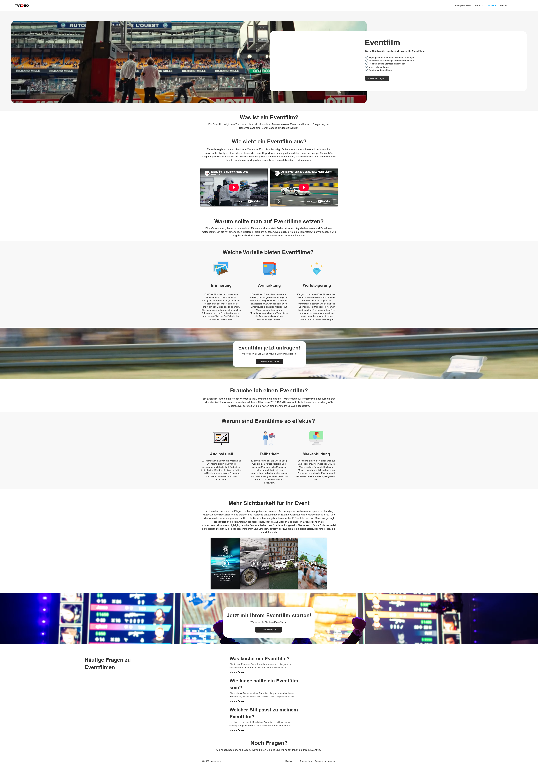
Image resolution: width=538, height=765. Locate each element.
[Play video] (225, 563)
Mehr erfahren (236, 672)
